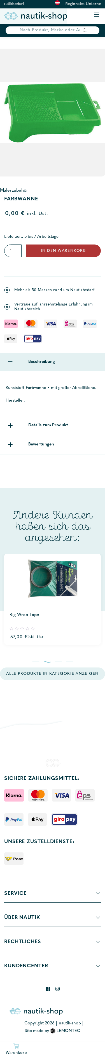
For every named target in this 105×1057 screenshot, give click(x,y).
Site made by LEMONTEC (52, 1031)
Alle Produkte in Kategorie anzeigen (52, 674)
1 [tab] (35, 661)
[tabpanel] (52, 599)
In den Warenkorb (63, 251)
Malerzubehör (14, 190)
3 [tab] (58, 661)
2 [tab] (46, 661)
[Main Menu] (96, 15)
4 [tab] (69, 661)
